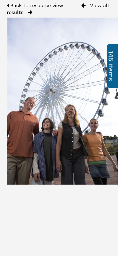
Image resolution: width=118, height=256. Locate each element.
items (111, 66)
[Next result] (30, 12)
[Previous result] (83, 5)
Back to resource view (36, 5)
